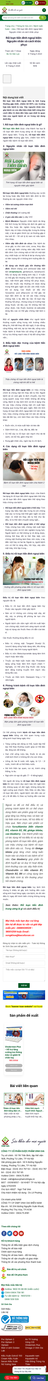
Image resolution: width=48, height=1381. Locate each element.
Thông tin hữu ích (24, 26)
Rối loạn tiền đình (11, 128)
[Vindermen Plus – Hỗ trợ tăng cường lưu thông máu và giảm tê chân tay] (13, 1033)
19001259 (10, 931)
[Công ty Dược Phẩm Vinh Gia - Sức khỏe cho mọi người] (12, 10)
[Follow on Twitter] (9, 1233)
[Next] (43, 1108)
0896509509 (24, 928)
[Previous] (4, 1108)
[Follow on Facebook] (4, 1233)
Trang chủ (9, 26)
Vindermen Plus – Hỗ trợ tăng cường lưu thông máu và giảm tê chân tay (13, 1052)
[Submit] (42, 18)
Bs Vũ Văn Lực (13, 54)
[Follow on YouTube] (21, 1233)
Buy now (14, 1070)
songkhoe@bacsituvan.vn (19, 935)
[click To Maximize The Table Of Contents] (7, 79)
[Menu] (44, 10)
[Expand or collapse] (6, 90)
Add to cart (14, 1065)
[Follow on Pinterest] (15, 1233)
